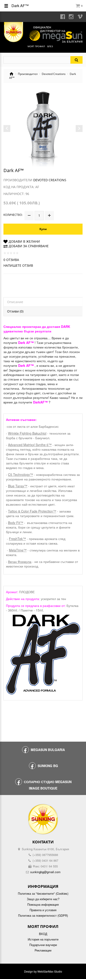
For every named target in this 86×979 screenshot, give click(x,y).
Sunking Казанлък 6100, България (45, 849)
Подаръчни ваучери (43, 945)
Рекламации (43, 950)
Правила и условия (43, 910)
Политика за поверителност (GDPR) (43, 915)
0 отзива (11, 260)
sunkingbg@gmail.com (45, 872)
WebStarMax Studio (49, 971)
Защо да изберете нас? (43, 899)
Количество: (12, 215)
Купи (43, 229)
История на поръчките (43, 939)
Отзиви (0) (15, 311)
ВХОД (43, 934)
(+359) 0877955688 (45, 855)
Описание (15, 302)
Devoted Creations (54, 74)
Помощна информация (43, 904)
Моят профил (36, 46)
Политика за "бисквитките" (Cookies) (43, 893)
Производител (28, 74)
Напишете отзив (18, 265)
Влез (50, 46)
